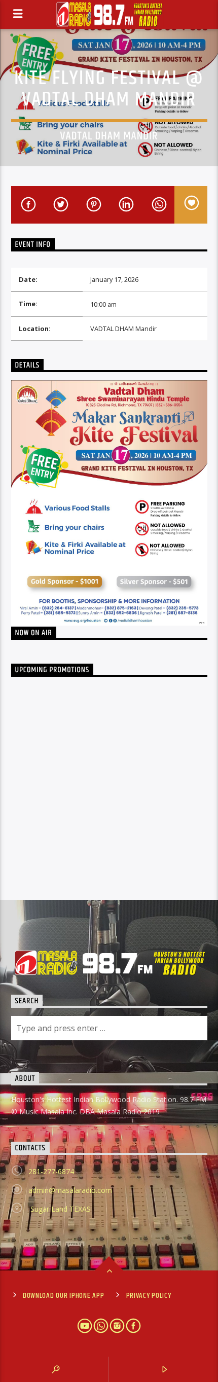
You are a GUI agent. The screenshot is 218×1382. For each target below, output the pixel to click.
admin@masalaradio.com (70, 1190)
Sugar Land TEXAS (59, 1209)
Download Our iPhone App (63, 1295)
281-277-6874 (51, 1171)
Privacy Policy (148, 1295)
